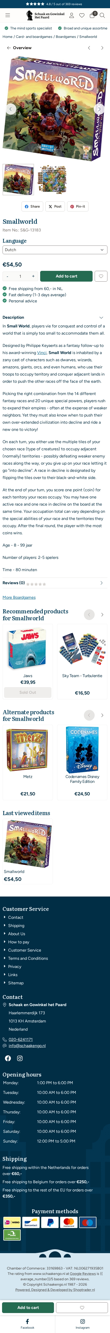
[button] (8, 15)
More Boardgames (19, 597)
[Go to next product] (102, 47)
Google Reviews (83, 1274)
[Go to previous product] (89, 47)
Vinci (42, 352)
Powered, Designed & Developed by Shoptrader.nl (55, 1290)
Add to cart (66, 276)
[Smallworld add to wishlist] (101, 276)
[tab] (55, 317)
